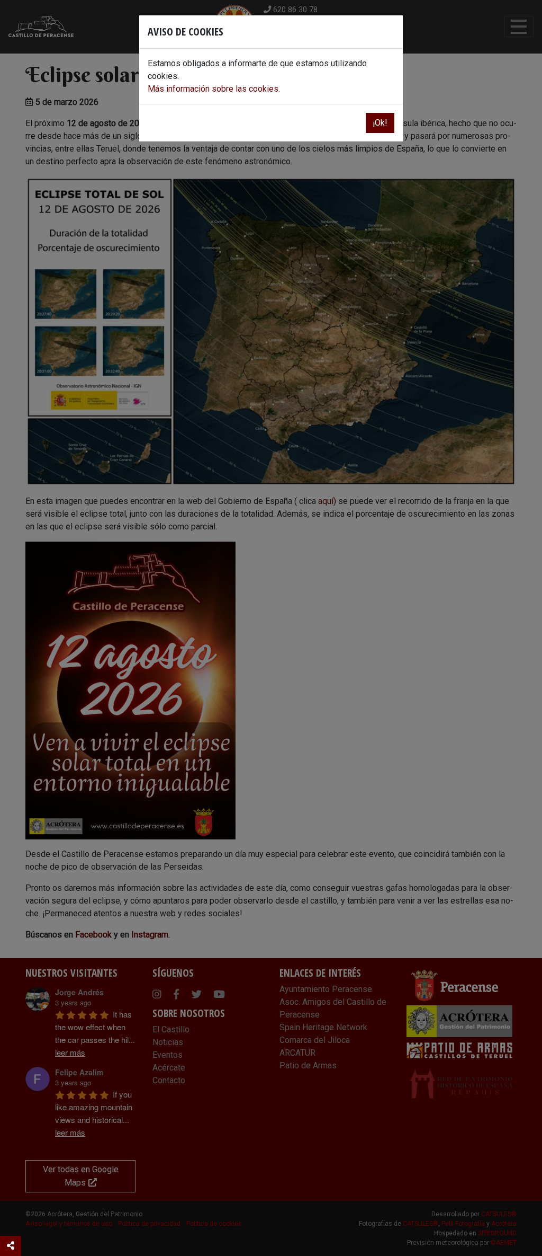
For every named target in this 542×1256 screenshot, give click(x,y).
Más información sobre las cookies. (214, 89)
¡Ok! (380, 123)
